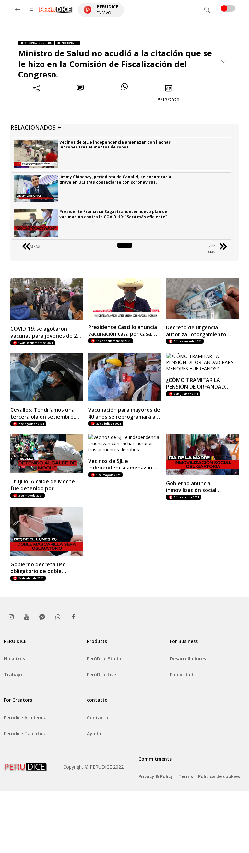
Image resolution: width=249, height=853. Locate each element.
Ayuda (94, 733)
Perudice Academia (25, 718)
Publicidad (181, 674)
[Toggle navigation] (207, 10)
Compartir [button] (36, 100)
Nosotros (14, 659)
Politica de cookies (219, 776)
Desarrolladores (188, 659)
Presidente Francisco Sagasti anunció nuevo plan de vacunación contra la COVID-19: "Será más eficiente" (113, 214)
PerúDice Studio (105, 659)
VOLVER (124, 246)
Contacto (97, 718)
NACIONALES (70, 43)
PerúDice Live (101, 674)
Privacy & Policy (155, 776)
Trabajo (13, 674)
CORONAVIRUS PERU (38, 43)
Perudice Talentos (24, 733)
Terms (185, 776)
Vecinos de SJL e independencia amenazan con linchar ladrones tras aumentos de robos (115, 144)
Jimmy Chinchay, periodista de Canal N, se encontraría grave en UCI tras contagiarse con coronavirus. (115, 179)
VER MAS (211, 249)
